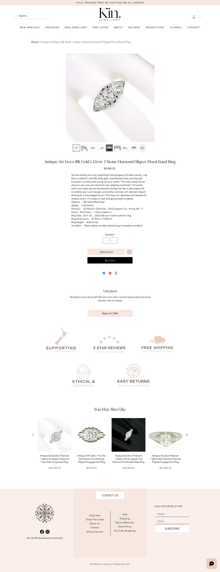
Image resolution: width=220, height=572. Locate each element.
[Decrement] (105, 240)
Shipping (125, 518)
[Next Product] (187, 435)
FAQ (124, 514)
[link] (200, 16)
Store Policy (125, 526)
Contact (94, 527)
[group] (110, 444)
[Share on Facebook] (104, 273)
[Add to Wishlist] (129, 252)
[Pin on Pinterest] (110, 273)
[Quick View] (55, 435)
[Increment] (115, 240)
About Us (95, 523)
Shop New (95, 515)
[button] (155, 27)
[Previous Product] (33, 435)
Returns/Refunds (124, 522)
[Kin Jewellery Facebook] (42, 532)
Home (34, 42)
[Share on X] (116, 273)
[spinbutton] (110, 240)
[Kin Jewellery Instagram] (48, 532)
